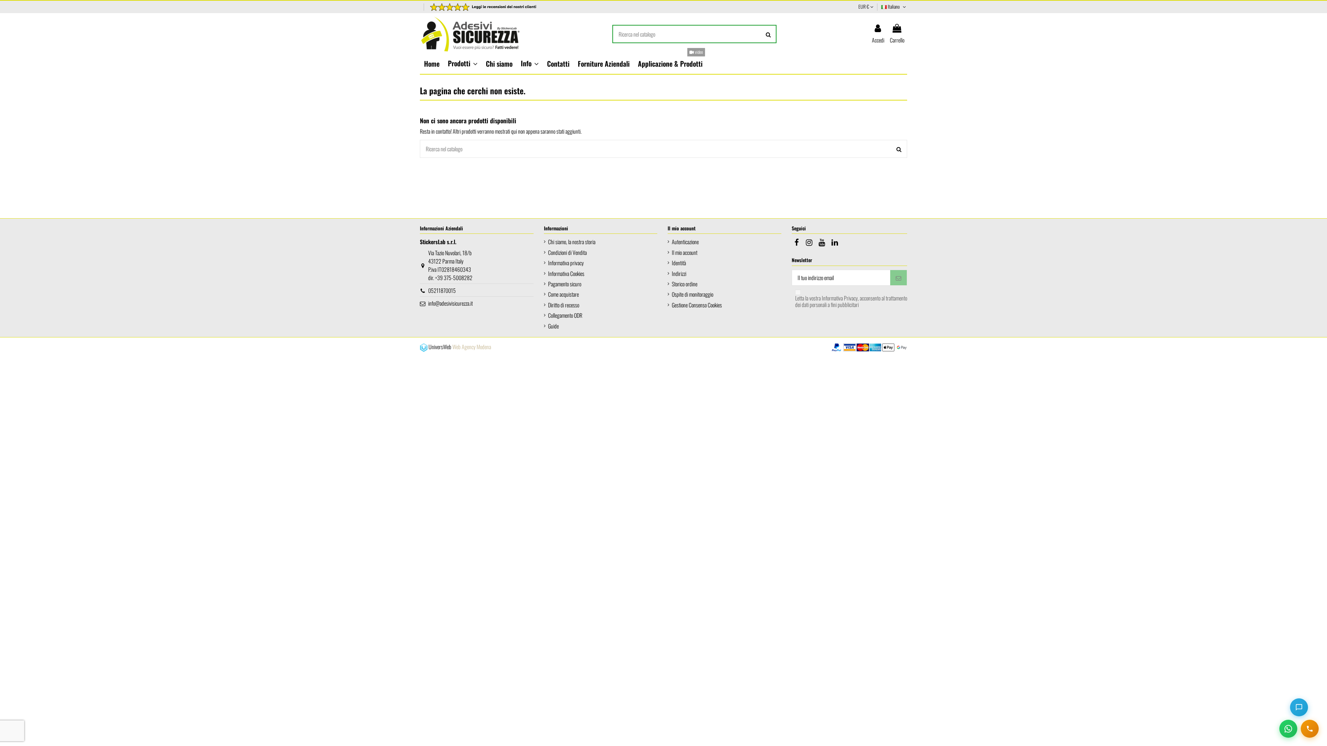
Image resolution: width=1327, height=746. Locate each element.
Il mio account (684, 252)
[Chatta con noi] (1299, 707)
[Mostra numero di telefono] (1310, 729)
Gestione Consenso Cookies (697, 305)
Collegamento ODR (565, 315)
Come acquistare (563, 294)
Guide (553, 326)
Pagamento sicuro (564, 284)
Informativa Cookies (566, 273)
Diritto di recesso (563, 305)
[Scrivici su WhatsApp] (1288, 729)
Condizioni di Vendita (567, 252)
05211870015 (442, 290)
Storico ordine (684, 284)
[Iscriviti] (898, 277)
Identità (679, 263)
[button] (463, 63)
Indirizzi (679, 273)
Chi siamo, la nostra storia (571, 242)
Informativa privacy (566, 263)
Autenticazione (685, 242)
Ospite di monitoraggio (692, 294)
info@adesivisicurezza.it (450, 303)
